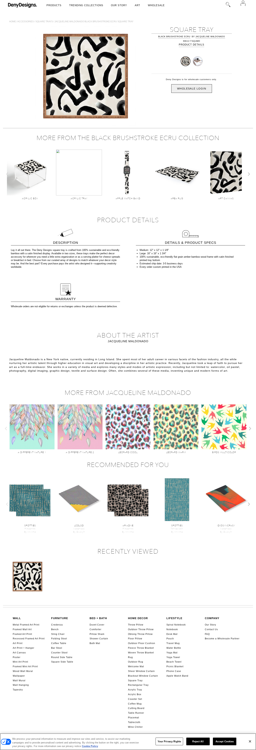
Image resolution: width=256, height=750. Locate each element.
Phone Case (173, 671)
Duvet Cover (97, 624)
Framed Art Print (22, 634)
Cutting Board (136, 708)
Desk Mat (171, 634)
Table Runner (136, 713)
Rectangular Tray (138, 685)
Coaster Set (135, 699)
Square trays (44, 21)
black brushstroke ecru (174, 36)
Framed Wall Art (22, 629)
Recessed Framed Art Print (29, 638)
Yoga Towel (173, 657)
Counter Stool (59, 652)
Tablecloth (134, 722)
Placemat (133, 717)
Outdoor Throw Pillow (141, 629)
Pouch (170, 638)
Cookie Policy (90, 746)
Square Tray (135, 680)
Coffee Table (58, 643)
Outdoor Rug (135, 662)
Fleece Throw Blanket (141, 648)
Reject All (198, 741)
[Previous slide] (7, 174)
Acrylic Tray (135, 689)
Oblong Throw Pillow (140, 634)
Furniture (59, 618)
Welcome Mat (136, 666)
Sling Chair (58, 634)
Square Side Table (62, 662)
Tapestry (18, 689)
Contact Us (211, 629)
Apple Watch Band (177, 676)
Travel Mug (173, 643)
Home (12, 21)
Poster (16, 657)
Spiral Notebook (176, 624)
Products (53, 5)
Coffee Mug (135, 703)
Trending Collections (86, 5)
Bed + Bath (98, 618)
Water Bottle (173, 648)
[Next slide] (249, 174)
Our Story (119, 5)
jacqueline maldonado (210, 36)
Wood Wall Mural (23, 671)
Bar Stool (56, 648)
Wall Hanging (21, 685)
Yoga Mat (171, 652)
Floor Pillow (135, 638)
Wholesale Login (191, 88)
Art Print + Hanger (23, 648)
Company (212, 618)
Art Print (17, 643)
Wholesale (156, 5)
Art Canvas (19, 652)
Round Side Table (62, 657)
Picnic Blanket (174, 666)
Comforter (95, 629)
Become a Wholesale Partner (222, 638)
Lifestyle (174, 618)
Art (137, 5)
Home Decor (138, 618)
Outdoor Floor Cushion (141, 643)
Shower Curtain (99, 638)
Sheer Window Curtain (141, 671)
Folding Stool (59, 638)
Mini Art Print (20, 662)
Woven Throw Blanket (141, 652)
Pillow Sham (97, 634)
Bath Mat (95, 643)
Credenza (57, 624)
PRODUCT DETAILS (191, 44)
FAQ (207, 634)
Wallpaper (19, 676)
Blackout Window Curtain (143, 676)
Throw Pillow (135, 624)
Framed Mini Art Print (25, 666)
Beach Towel (174, 662)
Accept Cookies (225, 741)
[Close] (250, 741)
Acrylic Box (134, 694)
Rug (130, 657)
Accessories (25, 21)
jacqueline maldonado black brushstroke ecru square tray (94, 21)
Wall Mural (19, 680)
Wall (17, 618)
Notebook (172, 629)
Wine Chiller (135, 727)
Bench (55, 629)
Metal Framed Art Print (26, 624)
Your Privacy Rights (169, 741)
